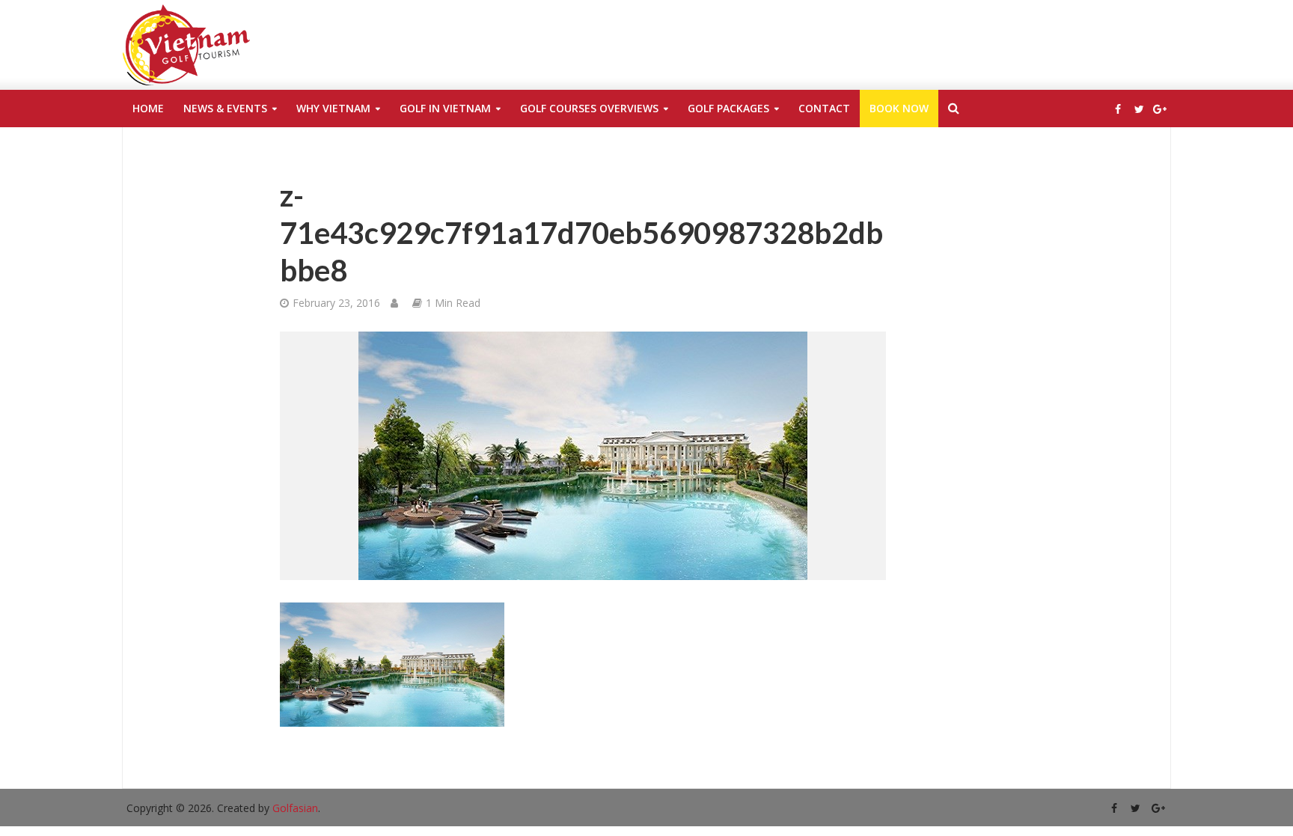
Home (148, 108)
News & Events (225, 108)
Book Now (899, 108)
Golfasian (295, 808)
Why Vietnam (333, 108)
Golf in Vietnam (445, 108)
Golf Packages (728, 108)
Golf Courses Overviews (589, 108)
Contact (824, 108)
